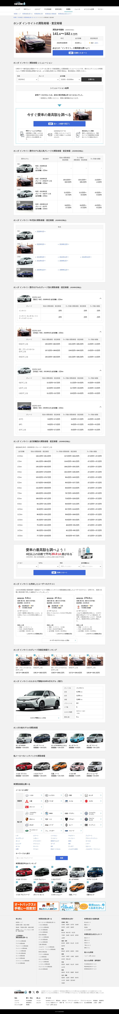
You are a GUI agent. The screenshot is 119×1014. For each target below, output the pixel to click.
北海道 (63, 924)
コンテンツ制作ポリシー (52, 1002)
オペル (18, 846)
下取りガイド (87, 945)
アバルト (35, 849)
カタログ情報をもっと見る (38, 718)
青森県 (67, 924)
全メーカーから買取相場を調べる (47, 922)
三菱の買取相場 (42, 944)
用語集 (86, 927)
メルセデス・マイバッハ (93, 849)
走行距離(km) (85, 563)
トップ (18, 9)
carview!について (50, 1000)
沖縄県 (63, 983)
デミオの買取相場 (20, 963)
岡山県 (72, 964)
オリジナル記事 (89, 9)
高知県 (76, 972)
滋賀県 (76, 956)
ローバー (35, 846)
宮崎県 (67, 980)
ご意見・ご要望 (97, 1002)
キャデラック (20, 838)
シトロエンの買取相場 (44, 964)
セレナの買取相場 (20, 958)
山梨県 (63, 938)
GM (69, 843)
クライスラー (37, 841)
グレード (41, 76)
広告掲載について (78, 1002)
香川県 (67, 972)
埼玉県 (73, 932)
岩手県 (72, 924)
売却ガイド (87, 942)
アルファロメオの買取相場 (45, 966)
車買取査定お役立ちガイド (64, 13)
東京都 (63, 932)
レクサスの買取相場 (44, 927)
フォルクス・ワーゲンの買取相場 (47, 949)
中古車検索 (47, 9)
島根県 (67, 964)
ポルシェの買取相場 (44, 959)
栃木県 (72, 935)
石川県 (76, 943)
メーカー (19, 563)
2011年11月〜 (64, 257)
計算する (91, 79)
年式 (18, 76)
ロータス (88, 841)
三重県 (76, 951)
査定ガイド (87, 938)
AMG (69, 841)
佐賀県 (67, 977)
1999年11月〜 (64, 270)
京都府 (72, 956)
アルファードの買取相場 (22, 946)
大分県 (63, 980)
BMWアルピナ (55, 841)
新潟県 (63, 943)
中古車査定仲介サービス (90, 964)
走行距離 (62, 76)
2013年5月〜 (41, 257)
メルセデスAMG (73, 849)
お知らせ (64, 1000)
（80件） (96, 43)
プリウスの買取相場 (21, 941)
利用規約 (95, 1000)
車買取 (68, 9)
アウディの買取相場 (44, 954)
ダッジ (18, 841)
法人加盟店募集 (88, 1002)
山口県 (63, 967)
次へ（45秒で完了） (60, 124)
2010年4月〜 (41, 261)
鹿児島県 (73, 980)
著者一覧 (62, 1002)
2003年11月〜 (41, 270)
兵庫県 (67, 956)
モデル (40, 563)
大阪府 (63, 956)
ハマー (88, 843)
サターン (88, 846)
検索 (61, 858)
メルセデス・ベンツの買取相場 (46, 947)
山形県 (67, 927)
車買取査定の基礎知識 (50, 13)
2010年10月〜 (86, 257)
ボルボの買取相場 (43, 969)
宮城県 (76, 924)
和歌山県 (68, 959)
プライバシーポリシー (73, 1000)
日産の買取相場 (42, 934)
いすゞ (18, 835)
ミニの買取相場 (42, 956)
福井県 (63, 946)
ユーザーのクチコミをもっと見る (59, 640)
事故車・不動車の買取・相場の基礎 (25, 927)
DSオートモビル (55, 849)
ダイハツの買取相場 (44, 937)
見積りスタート (78, 53)
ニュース (77, 9)
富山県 (72, 943)
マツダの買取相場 (43, 939)
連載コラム (87, 947)
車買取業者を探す (38, 13)
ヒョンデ (18, 843)
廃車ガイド (87, 924)
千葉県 (63, 935)
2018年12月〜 (64, 244)
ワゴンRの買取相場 (21, 953)
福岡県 (63, 977)
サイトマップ (69, 1002)
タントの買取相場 (20, 955)
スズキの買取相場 (43, 932)
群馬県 (76, 935)
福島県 (72, 927)
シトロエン (54, 835)
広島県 (76, 964)
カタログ (37, 9)
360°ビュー (27, 9)
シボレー (35, 838)
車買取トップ (17, 13)
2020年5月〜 (41, 244)
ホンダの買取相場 (43, 929)
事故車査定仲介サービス (90, 966)
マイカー (100, 9)
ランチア (70, 846)
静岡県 (72, 951)
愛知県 (63, 951)
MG (52, 846)
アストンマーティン (91, 838)
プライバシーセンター (86, 1000)
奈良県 (63, 959)
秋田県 (63, 927)
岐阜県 (67, 951)
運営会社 (58, 1000)
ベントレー (71, 838)
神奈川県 (68, 932)
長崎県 (72, 977)
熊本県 (76, 977)
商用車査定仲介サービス (90, 969)
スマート (35, 835)
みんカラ (39, 1002)
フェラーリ (89, 835)
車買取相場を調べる (27, 13)
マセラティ (71, 835)
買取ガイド (87, 940)
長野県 (67, 943)
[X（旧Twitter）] (33, 992)
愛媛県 (72, 972)
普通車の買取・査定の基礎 (22, 924)
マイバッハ (36, 843)
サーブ (53, 843)
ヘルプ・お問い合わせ (89, 956)
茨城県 (67, 935)
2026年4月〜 (41, 231)
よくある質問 (87, 929)
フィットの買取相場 (21, 951)
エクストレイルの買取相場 (22, 960)
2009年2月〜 (64, 261)
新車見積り (58, 9)
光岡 (17, 849)
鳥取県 (63, 964)
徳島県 (63, 972)
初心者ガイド (87, 922)
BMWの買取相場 (43, 951)
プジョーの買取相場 (44, 961)
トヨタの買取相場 (43, 924)
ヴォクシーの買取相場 (21, 948)
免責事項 (101, 1000)
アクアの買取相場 (20, 943)
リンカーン (54, 838)
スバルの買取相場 (43, 942)
